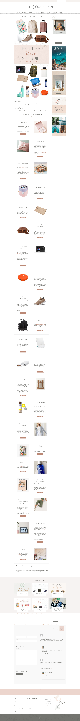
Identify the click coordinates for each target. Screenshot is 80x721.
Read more (58, 43)
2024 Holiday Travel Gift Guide (22, 594)
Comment (17, 648)
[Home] (15, 12)
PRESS (15, 704)
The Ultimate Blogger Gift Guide (40, 610)
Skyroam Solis (39, 283)
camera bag (37, 228)
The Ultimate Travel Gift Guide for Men (40, 594)
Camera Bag (40, 224)
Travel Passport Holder (23, 206)
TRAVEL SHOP (55, 12)
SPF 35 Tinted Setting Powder (40, 407)
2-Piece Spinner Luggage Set (40, 324)
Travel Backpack (23, 379)
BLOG (15, 701)
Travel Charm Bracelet (23, 163)
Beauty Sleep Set (40, 141)
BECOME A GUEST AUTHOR (20, 708)
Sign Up (55, 620)
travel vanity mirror (21, 341)
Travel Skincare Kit (23, 122)
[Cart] (65, 12)
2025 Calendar (40, 479)
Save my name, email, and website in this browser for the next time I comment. (26, 646)
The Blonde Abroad (40, 7)
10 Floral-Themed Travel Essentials (22, 610)
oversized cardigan (21, 427)
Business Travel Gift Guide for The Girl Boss (57, 594)
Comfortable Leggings (23, 499)
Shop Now (40, 156)
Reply (50, 642)
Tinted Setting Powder (40, 402)
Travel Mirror (23, 337)
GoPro (23, 244)
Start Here (18, 12)
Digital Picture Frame (40, 523)
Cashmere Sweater (23, 423)
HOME (15, 698)
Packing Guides (30, 12)
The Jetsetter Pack (23, 167)
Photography (49, 12)
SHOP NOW (40, 198)
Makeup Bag (40, 186)
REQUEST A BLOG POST (19, 709)
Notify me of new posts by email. (22, 671)
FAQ (15, 711)
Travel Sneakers (23, 296)
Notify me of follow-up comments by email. (24, 668)
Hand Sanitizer (23, 462)
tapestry (19, 554)
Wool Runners (25, 301)
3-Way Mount (22, 261)
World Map (23, 549)
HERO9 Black (19, 253)
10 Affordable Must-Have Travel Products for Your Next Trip (57, 609)
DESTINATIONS (24, 12)
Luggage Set (40, 320)
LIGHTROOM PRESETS (17, 702)
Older (62, 681)
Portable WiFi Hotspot (40, 273)
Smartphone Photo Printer (40, 359)
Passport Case (40, 445)
